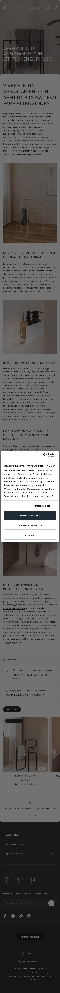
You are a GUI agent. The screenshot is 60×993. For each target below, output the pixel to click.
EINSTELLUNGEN (28, 525)
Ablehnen (30, 535)
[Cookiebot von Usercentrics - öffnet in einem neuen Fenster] (43, 455)
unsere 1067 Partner (24, 470)
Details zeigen (42, 505)
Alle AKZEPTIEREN (30, 515)
